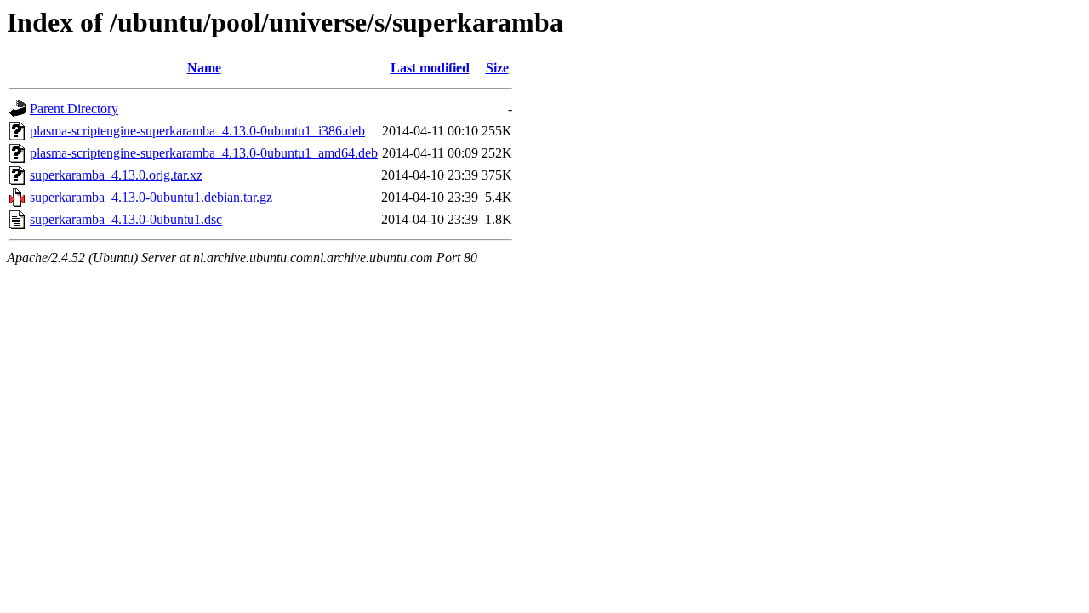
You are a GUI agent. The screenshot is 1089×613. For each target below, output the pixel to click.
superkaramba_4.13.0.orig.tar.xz (116, 175)
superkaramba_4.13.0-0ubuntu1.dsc (126, 219)
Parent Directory (74, 108)
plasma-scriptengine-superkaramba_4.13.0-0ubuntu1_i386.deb (197, 130)
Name (204, 67)
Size (497, 67)
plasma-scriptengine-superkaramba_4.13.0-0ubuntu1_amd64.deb (204, 153)
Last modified (430, 67)
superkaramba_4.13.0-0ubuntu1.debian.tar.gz (151, 197)
